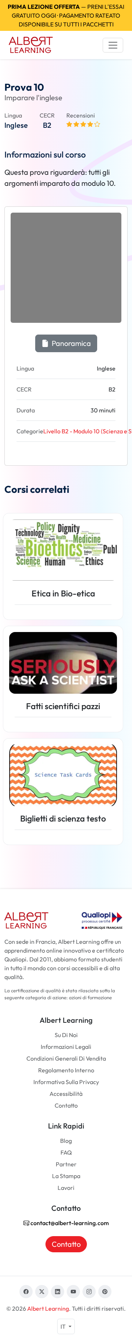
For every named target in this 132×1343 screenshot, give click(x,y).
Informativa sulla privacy (66, 1082)
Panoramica (70, 343)
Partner (66, 1164)
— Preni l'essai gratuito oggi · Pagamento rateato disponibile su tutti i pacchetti (66, 15)
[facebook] (26, 1291)
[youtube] (73, 1291)
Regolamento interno (66, 1070)
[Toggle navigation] (113, 45)
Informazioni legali (66, 1046)
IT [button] (63, 1326)
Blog (66, 1140)
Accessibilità (66, 1093)
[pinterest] (104, 1291)
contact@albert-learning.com (69, 1223)
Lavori (66, 1187)
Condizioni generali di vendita (66, 1058)
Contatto (66, 1105)
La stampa (66, 1176)
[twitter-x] (41, 1291)
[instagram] (89, 1291)
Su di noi (66, 1035)
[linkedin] (57, 1291)
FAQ (66, 1152)
